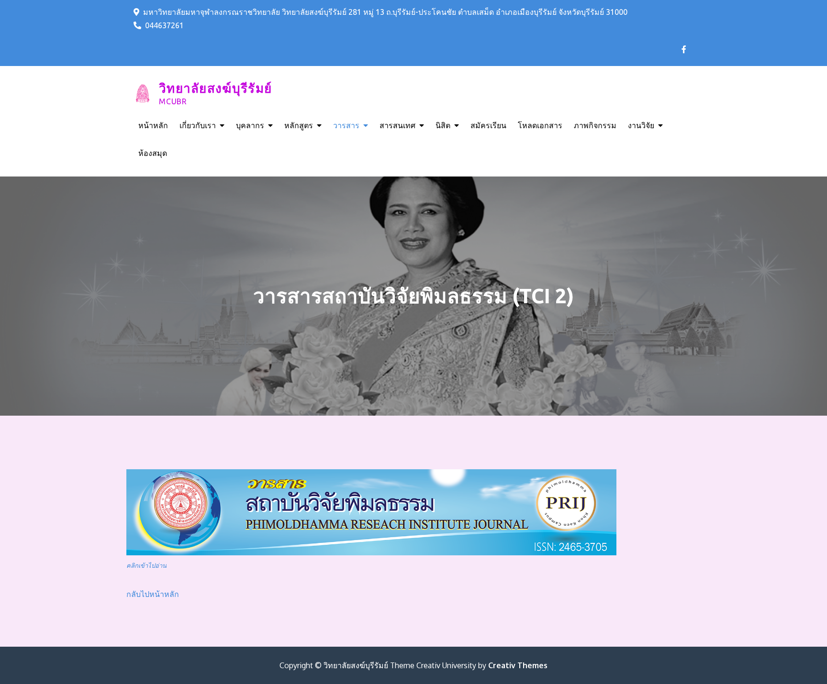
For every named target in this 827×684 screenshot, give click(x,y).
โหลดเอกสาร (540, 125)
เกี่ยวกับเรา (197, 125)
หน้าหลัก (153, 125)
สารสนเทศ (397, 125)
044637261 (164, 25)
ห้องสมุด (152, 153)
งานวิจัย (641, 125)
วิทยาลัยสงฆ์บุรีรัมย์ (215, 88)
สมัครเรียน (488, 125)
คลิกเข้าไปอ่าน (146, 565)
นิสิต (443, 125)
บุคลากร (250, 125)
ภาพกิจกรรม (595, 125)
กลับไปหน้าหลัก (152, 594)
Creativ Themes (518, 665)
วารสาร (346, 125)
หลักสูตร (298, 125)
